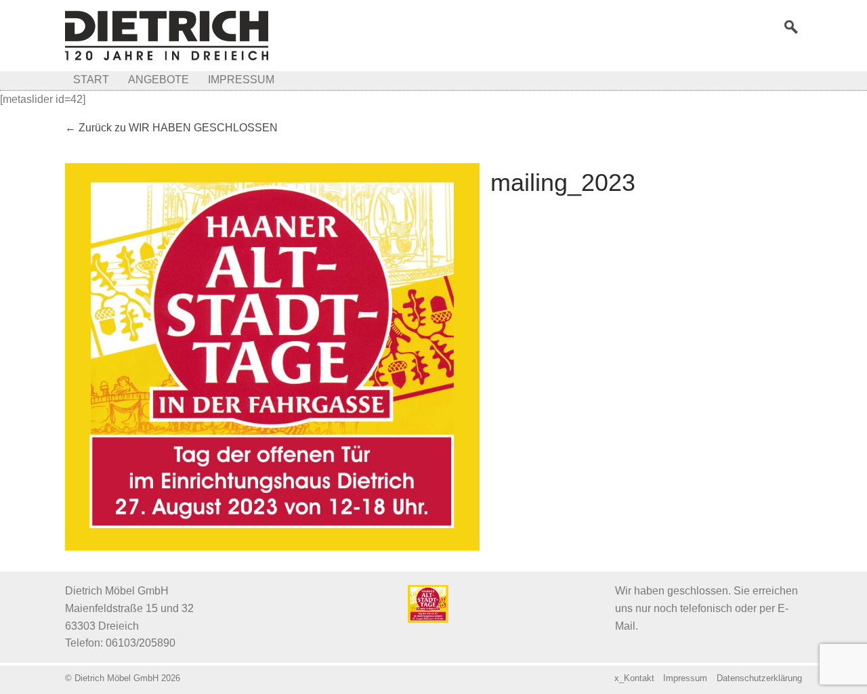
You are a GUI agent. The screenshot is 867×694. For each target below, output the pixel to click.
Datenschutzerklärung (759, 678)
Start (91, 79)
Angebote (158, 79)
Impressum (241, 79)
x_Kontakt (634, 678)
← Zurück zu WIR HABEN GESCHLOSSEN (171, 127)
